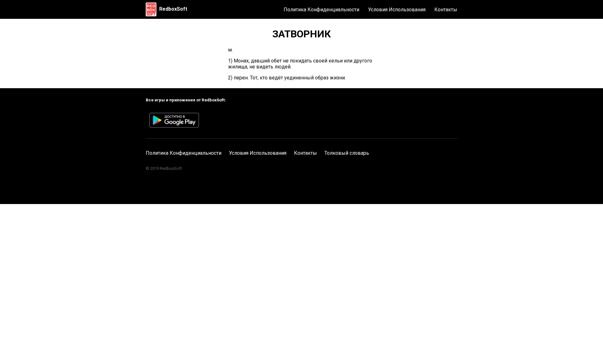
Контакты (445, 10)
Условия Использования (397, 10)
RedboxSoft (173, 9)
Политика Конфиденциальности (321, 10)
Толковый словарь (346, 153)
